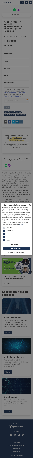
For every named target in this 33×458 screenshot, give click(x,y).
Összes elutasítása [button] (16, 244)
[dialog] (16, 229)
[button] (16, 252)
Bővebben (21, 224)
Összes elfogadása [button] (16, 248)
